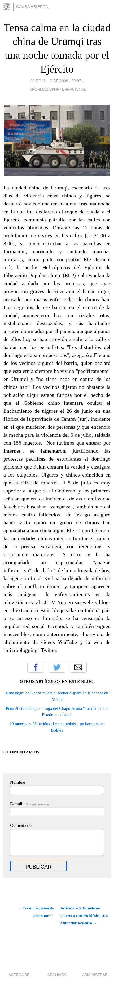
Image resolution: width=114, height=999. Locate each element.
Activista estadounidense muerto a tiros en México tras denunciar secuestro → (84, 915)
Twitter (57, 667)
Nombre (17, 782)
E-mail (30, 804)
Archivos (57, 975)
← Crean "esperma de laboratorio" (35, 912)
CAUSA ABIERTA (32, 7)
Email (78, 667)
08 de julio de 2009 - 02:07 (55, 81)
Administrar (95, 975)
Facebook (35, 667)
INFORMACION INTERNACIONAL (57, 89)
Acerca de (18, 975)
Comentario (21, 825)
